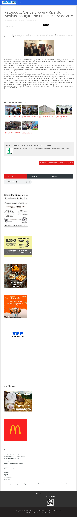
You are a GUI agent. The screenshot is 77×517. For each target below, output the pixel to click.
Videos (56, 176)
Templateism (31, 512)
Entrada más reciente (48, 163)
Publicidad (10, 176)
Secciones (33, 176)
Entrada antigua (66, 163)
